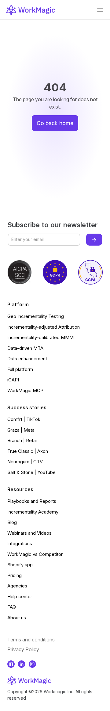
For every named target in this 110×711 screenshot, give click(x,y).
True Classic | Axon (27, 451)
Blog (12, 522)
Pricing (14, 575)
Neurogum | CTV (25, 461)
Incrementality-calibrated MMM (40, 337)
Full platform (20, 369)
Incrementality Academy (32, 512)
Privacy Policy (23, 649)
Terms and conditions (31, 639)
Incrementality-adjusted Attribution (43, 327)
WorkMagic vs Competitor (35, 554)
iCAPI (13, 380)
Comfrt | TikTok (23, 419)
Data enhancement (27, 358)
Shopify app (20, 565)
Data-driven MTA (25, 348)
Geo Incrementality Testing (35, 316)
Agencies (17, 586)
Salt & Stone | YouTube (31, 472)
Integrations (19, 543)
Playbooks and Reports (31, 501)
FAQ (11, 607)
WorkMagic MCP (25, 390)
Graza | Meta (21, 430)
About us (16, 618)
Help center (19, 596)
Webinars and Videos (29, 533)
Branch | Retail (22, 440)
